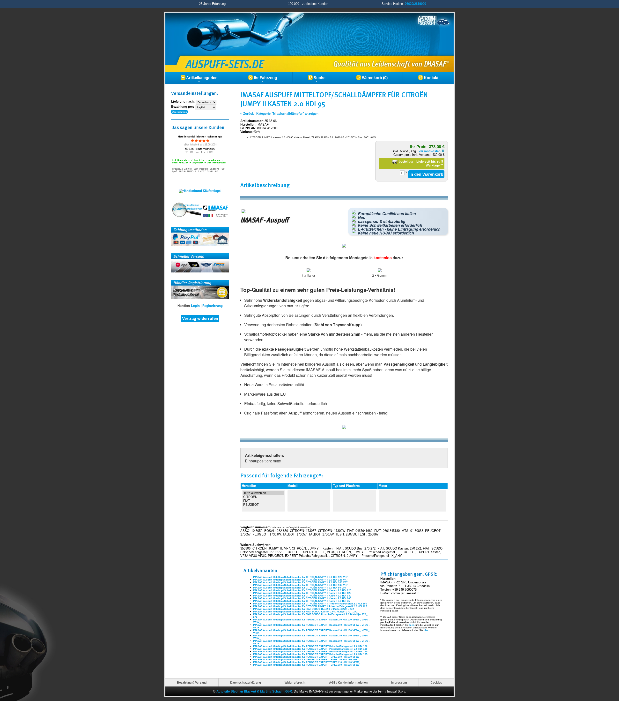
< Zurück (247, 113)
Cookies (436, 682)
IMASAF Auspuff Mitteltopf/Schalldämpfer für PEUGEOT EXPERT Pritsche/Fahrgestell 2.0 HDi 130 (310, 649)
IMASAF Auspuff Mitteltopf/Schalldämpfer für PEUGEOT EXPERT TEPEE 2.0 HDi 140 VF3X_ (306, 662)
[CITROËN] (263, 497)
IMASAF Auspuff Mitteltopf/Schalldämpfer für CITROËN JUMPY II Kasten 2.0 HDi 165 (302, 598)
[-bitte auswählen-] (263, 493)
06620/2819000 (415, 4)
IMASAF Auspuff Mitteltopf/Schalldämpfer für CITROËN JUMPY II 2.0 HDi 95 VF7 (299, 587)
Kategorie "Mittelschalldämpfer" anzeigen (287, 113)
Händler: (183, 306)
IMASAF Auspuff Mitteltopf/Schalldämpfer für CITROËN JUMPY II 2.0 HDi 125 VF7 (300, 579)
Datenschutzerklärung (245, 682)
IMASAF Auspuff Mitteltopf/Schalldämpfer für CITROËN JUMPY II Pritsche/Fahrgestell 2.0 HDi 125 (310, 606)
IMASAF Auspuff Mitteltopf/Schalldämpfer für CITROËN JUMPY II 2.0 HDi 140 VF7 (300, 582)
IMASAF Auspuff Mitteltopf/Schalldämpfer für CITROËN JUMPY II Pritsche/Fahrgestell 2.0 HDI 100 (310, 603)
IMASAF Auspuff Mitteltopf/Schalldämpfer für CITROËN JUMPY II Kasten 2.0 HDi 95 (301, 601)
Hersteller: (248, 124)
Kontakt (430, 78)
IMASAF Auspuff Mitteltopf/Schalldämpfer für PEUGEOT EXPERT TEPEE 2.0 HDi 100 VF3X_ (306, 657)
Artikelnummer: (252, 121)
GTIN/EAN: (248, 128)
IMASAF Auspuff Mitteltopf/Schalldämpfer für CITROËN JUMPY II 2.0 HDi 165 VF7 (300, 585)
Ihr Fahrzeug (265, 78)
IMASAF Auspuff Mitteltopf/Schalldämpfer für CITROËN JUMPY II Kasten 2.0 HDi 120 (302, 590)
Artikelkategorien (201, 78)
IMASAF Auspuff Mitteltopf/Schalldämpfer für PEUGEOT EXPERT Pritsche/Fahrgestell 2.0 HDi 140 (310, 651)
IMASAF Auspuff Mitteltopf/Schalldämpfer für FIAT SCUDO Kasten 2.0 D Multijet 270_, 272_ (306, 611)
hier (411, 625)
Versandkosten (430, 151)
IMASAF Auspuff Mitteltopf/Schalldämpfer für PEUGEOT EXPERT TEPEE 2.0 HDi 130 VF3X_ (306, 659)
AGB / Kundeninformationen (348, 682)
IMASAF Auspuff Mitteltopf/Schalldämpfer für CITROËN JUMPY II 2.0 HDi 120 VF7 (300, 577)
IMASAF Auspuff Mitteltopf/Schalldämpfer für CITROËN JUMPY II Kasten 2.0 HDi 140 (302, 595)
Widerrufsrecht (295, 682)
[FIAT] (263, 501)
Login (195, 306)
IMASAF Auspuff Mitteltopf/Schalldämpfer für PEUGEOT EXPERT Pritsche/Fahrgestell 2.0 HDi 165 (310, 654)
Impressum (399, 682)
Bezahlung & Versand (191, 682)
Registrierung (212, 306)
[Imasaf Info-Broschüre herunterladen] (344, 428)
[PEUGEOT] (263, 505)
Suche (319, 78)
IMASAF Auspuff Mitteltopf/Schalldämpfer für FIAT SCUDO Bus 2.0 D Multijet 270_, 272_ (304, 609)
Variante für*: (250, 132)
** (442, 165)
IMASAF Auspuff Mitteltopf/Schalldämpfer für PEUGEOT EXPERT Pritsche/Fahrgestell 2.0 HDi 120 (310, 646)
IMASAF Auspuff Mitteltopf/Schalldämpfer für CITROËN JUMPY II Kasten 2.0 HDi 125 (302, 593)
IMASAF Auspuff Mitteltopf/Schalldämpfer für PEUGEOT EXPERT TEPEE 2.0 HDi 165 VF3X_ (306, 664)
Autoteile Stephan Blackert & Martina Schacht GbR (254, 691)
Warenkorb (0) (374, 78)
